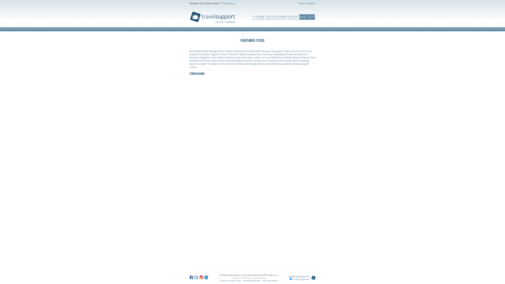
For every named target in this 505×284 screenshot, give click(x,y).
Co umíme (258, 16)
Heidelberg (279, 54)
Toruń (222, 63)
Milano (288, 57)
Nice (221, 60)
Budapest (277, 51)
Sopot (192, 63)
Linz (264, 57)
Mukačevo (194, 60)
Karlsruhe (302, 54)
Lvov (269, 57)
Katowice (194, 57)
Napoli (215, 60)
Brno (247, 51)
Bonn (222, 51)
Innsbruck (291, 54)
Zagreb (305, 63)
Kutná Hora (240, 57)
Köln (214, 57)
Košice (221, 57)
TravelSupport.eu (301, 279)
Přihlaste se (228, 3)
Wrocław (296, 63)
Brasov (229, 51)
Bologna (214, 51)
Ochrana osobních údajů (230, 280)
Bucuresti (266, 51)
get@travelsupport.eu (299, 276)
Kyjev (250, 57)
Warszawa (279, 63)
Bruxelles (256, 51)
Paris (265, 60)
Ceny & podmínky (276, 16)
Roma (296, 60)
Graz (259, 54)
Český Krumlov (291, 51)
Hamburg (267, 54)
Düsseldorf (204, 54)
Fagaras (215, 54)
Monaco (297, 57)
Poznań (281, 60)
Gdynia (252, 54)
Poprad (273, 60)
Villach (269, 63)
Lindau (257, 57)
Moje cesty (307, 16)
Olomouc (248, 60)
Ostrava (258, 60)
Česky (301, 3)
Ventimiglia (251, 63)
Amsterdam (195, 51)
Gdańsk (243, 54)
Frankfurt (233, 54)
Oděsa (239, 60)
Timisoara (212, 63)
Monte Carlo (308, 57)
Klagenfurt (205, 57)
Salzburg (304, 60)
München (206, 60)
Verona (262, 63)
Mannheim (278, 57)
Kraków (229, 57)
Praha (289, 60)
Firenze (224, 54)
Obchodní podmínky (251, 280)
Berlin (206, 51)
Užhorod (230, 63)
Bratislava (239, 51)
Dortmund (305, 51)
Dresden (193, 54)
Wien (288, 63)
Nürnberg (230, 60)
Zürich (192, 67)
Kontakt (293, 16)
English (311, 3)
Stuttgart (201, 63)
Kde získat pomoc (270, 280)
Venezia (240, 63)
